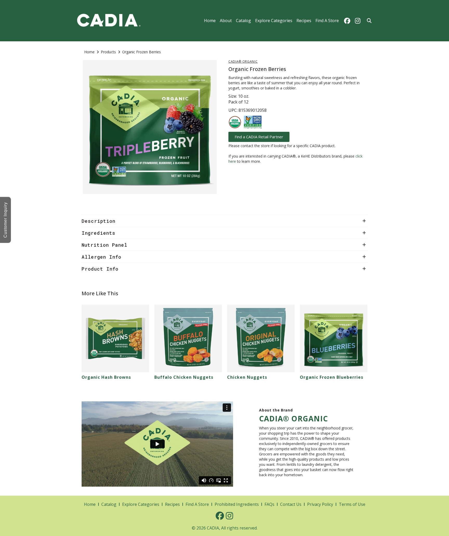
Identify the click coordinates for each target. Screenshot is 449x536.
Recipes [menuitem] (303, 20)
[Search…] (369, 21)
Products (108, 51)
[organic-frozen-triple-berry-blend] (149, 127)
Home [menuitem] (210, 20)
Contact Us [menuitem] (290, 504)
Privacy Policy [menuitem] (320, 504)
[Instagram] (357, 21)
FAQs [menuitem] (269, 504)
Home (89, 51)
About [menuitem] (226, 20)
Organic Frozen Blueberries (331, 377)
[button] (224, 221)
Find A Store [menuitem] (327, 20)
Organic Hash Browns (106, 377)
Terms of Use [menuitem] (352, 504)
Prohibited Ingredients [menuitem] (237, 504)
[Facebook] (347, 21)
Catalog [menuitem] (243, 20)
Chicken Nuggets (247, 377)
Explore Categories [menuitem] (273, 20)
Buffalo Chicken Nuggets (183, 377)
